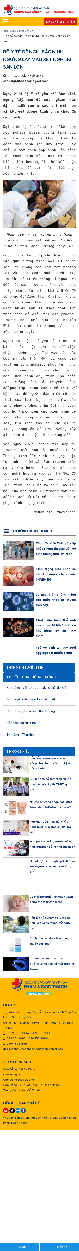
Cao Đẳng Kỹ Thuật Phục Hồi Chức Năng (31, 1085)
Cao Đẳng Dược (14, 1074)
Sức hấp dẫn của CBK (21, 723)
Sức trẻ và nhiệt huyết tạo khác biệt (31, 699)
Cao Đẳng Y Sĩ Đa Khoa (19, 1069)
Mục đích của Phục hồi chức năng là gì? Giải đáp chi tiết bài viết (50, 827)
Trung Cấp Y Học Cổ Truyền (22, 1090)
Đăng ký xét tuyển (60, 21)
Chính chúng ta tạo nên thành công (31, 711)
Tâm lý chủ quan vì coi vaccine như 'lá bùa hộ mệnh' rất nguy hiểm (50, 923)
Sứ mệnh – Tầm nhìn (20, 735)
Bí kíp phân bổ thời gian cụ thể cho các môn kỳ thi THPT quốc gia (51, 784)
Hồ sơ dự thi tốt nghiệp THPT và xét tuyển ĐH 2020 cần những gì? (52, 866)
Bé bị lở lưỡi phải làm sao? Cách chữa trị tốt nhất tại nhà (51, 899)
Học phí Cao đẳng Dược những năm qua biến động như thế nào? (52, 844)
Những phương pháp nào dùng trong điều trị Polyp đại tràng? (51, 804)
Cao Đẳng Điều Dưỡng (18, 1079)
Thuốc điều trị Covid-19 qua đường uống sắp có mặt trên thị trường (52, 964)
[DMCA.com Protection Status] (39, 994)
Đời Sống (25, 30)
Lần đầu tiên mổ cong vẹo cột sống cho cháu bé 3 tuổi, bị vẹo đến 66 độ (51, 763)
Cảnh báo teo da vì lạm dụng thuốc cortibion (49, 941)
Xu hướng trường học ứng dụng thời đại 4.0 (36, 688)
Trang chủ (10, 30)
